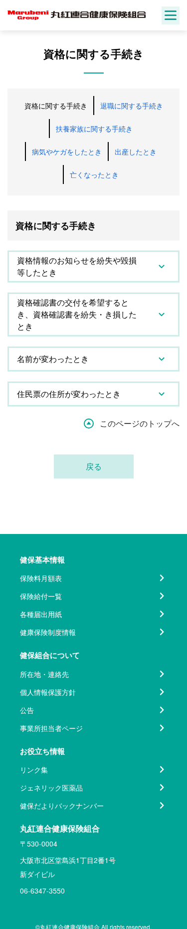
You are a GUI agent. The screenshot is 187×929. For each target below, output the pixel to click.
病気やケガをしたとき (67, 151)
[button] (93, 266)
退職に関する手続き (131, 105)
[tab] (93, 266)
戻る (94, 466)
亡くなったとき (94, 175)
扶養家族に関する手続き (94, 129)
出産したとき (136, 151)
